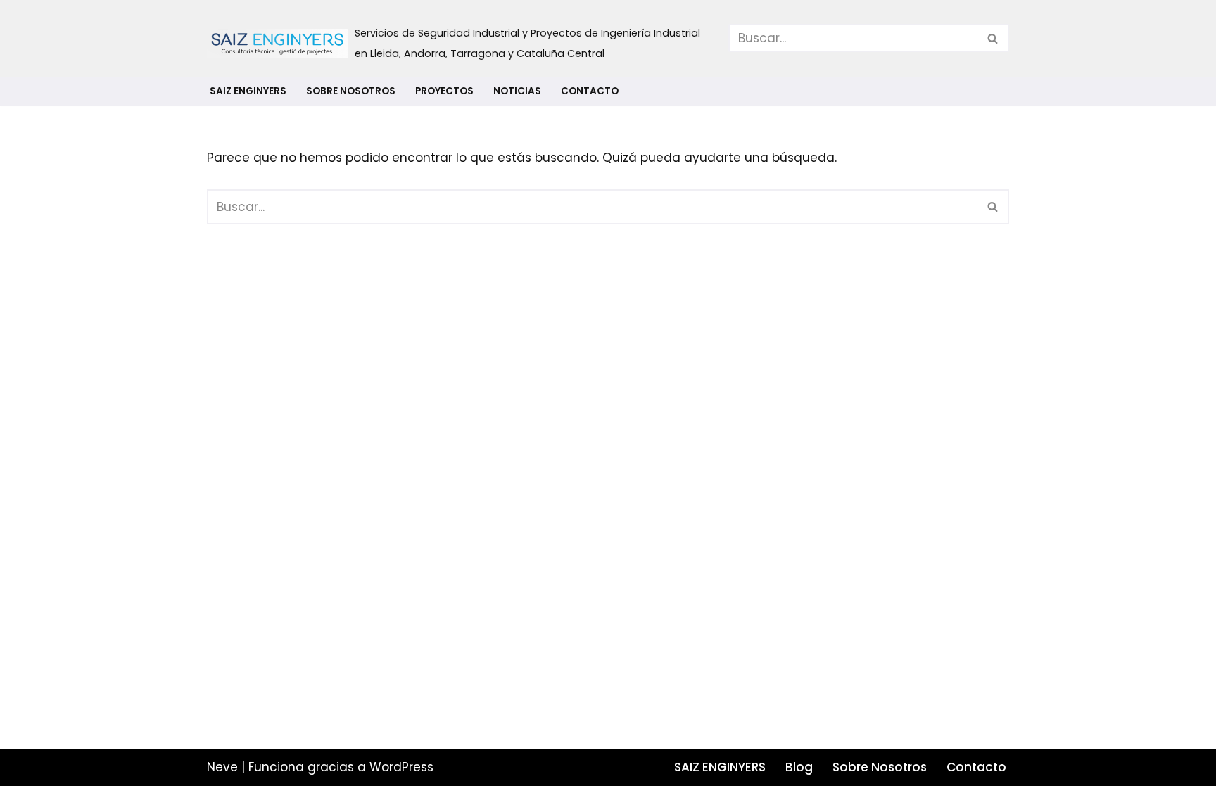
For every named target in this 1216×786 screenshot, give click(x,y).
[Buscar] (993, 38)
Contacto (590, 91)
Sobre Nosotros (350, 91)
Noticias (517, 91)
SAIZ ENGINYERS (248, 91)
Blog (799, 767)
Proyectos (444, 91)
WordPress (401, 767)
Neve (222, 767)
